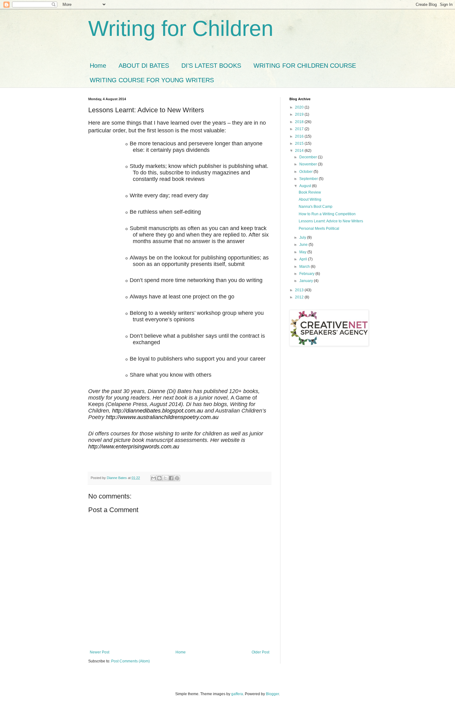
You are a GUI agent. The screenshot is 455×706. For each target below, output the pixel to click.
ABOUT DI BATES (144, 65)
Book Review (310, 192)
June (304, 244)
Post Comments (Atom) (130, 661)
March (305, 266)
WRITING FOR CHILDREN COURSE (305, 65)
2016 (300, 136)
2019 (300, 114)
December (308, 157)
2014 (300, 150)
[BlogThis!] (159, 478)
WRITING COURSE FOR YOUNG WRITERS (152, 80)
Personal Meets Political (319, 228)
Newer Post (99, 652)
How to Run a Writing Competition (327, 214)
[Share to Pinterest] (177, 478)
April (303, 259)
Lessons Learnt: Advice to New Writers (331, 221)
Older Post (260, 652)
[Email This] (153, 478)
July (303, 237)
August (305, 186)
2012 (300, 297)
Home (98, 65)
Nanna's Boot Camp (315, 206)
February (307, 274)
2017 (300, 129)
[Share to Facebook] (171, 478)
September (309, 179)
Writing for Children (180, 28)
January (306, 281)
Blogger (272, 694)
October (306, 171)
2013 (300, 290)
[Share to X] (165, 478)
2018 (300, 122)
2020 (300, 107)
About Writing (310, 199)
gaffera (237, 694)
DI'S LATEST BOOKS (211, 65)
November (308, 164)
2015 (300, 143)
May (303, 252)
